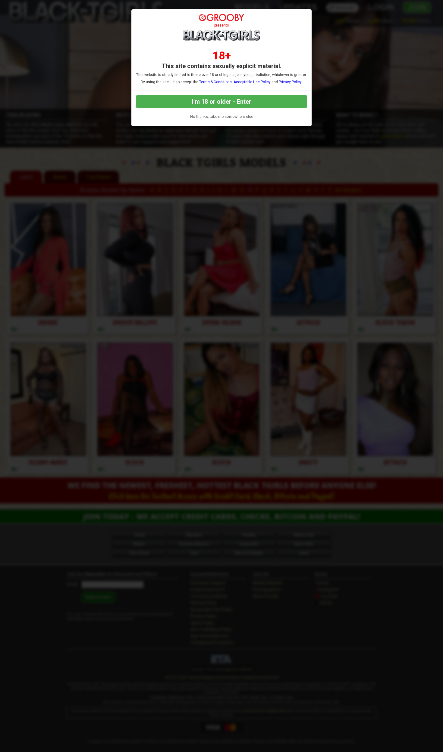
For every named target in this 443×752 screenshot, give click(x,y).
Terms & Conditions (215, 82)
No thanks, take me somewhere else (221, 116)
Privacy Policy (290, 82)
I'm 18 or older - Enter (221, 101)
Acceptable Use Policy (252, 82)
